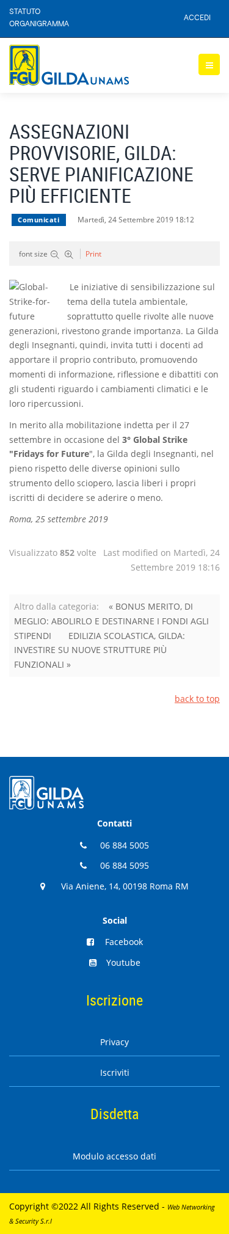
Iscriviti (114, 1072)
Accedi (197, 18)
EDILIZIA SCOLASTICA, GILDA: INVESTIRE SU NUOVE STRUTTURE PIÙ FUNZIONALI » (99, 650)
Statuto (24, 11)
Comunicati (39, 219)
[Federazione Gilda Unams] (69, 65)
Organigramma (39, 24)
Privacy (114, 1042)
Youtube (123, 962)
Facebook (124, 941)
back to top (197, 698)
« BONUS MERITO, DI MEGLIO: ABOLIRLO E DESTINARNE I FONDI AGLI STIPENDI (111, 621)
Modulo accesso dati (114, 1156)
